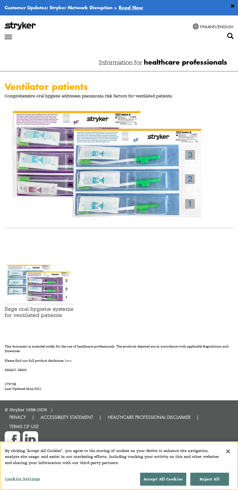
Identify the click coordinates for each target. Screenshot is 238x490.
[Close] (228, 451)
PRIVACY (17, 417)
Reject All (209, 479)
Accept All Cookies (163, 479)
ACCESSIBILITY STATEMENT (67, 417)
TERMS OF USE (24, 426)
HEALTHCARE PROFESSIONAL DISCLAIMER (149, 417)
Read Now (131, 7)
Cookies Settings (22, 478)
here (68, 361)
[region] (119, 465)
